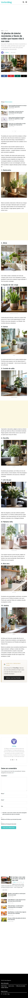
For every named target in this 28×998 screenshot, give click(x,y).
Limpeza (4, 877)
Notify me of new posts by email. (8, 824)
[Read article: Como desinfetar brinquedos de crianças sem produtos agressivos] (4, 107)
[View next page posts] (15, 131)
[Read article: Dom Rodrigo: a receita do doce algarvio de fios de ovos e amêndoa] (4, 913)
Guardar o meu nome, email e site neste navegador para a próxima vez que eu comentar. (15, 813)
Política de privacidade (20, 985)
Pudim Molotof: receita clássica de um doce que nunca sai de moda (16, 900)
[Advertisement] (14, 226)
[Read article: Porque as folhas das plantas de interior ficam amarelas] (4, 919)
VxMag (7, 52)
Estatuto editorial (4, 987)
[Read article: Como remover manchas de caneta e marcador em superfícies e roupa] (4, 119)
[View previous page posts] (13, 131)
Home (2, 30)
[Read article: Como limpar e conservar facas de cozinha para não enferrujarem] (4, 113)
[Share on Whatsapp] (18, 76)
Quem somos (11, 985)
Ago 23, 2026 (19, 882)
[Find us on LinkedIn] (8, 994)
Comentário (4, 775)
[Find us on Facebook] (1, 994)
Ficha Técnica (4, 985)
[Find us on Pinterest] (5, 994)
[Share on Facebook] (4, 76)
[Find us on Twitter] (3, 994)
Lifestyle (6, 30)
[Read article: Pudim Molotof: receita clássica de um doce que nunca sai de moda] (4, 901)
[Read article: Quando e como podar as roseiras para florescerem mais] (4, 895)
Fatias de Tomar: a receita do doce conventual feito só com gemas (15, 906)
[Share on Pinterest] (11, 76)
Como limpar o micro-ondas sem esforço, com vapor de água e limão (18, 878)
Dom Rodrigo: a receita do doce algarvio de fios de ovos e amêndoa (17, 912)
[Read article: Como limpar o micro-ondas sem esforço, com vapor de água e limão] (6, 880)
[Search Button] (23, 2)
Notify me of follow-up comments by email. (11, 819)
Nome (3, 793)
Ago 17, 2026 (11, 126)
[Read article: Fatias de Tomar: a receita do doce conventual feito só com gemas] (4, 907)
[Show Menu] (26, 2)
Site (2, 806)
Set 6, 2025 (13, 52)
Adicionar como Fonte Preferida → (14, 678)
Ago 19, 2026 (11, 108)
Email (3, 800)
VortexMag (6, 2)
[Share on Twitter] (24, 76)
